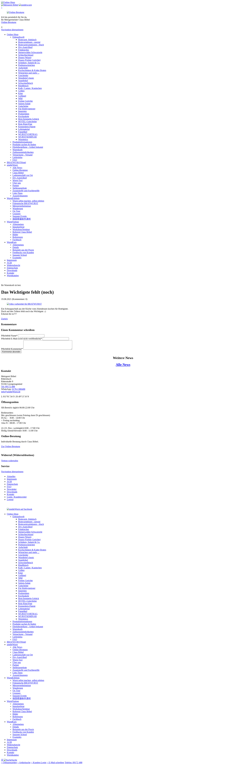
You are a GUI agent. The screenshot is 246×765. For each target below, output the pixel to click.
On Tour (16, 211)
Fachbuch (17, 239)
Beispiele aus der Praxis (23, 250)
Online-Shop (12, 34)
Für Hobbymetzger (26, 108)
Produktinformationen (22, 142)
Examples (17, 257)
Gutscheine (23, 106)
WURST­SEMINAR (27, 137)
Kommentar (12, 349)
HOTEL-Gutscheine (27, 121)
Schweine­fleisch (25, 83)
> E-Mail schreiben (55, 762)
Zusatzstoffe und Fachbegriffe (26, 190)
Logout (10, 499)
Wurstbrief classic (26, 78)
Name (9, 335)
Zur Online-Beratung (10, 446)
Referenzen (18, 237)
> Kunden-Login (38, 762)
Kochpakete (23, 116)
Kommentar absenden (11, 352)
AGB (9, 262)
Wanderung (18, 208)
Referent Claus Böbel (22, 232)
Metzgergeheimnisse (22, 206)
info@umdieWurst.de (10, 391)
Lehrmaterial (24, 129)
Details (16, 247)
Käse (20, 93)
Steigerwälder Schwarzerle (30, 52)
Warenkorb (17, 149)
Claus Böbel (18, 172)
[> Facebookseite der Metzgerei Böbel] (19, 509)
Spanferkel (23, 80)
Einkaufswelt (18, 37)
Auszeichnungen (20, 196)
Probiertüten (23, 114)
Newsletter (12, 489)
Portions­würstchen (26, 65)
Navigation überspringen (12, 29)
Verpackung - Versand (22, 155)
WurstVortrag (13, 222)
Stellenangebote (20, 188)
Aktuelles (11, 476)
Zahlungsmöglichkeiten (23, 152)
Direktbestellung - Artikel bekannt (28, 147)
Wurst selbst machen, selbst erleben (28, 201)
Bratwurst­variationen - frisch (31, 45)
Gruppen (16, 213)
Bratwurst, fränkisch (27, 39)
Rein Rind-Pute (25, 124)
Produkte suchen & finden (24, 144)
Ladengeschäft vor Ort (23, 175)
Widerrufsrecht (13, 265)
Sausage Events (20, 216)
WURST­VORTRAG (28, 134)
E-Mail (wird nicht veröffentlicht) (21, 338)
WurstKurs (12, 242)
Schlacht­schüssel (25, 55)
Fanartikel (22, 132)
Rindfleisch (23, 85)
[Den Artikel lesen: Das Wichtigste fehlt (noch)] (24, 304)
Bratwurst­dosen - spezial (29, 42)
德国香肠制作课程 (22, 219)
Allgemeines (18, 224)
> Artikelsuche (23, 762)
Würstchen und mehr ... (28, 73)
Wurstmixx (23, 139)
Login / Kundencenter (17, 497)
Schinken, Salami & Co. (29, 62)
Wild (20, 98)
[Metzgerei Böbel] (8, 2)
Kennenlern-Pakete (26, 126)
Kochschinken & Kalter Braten (32, 70)
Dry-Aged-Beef (25, 47)
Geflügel (22, 96)
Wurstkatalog (13, 275)
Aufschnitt (23, 68)
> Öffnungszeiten (9, 762)
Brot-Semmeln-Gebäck (28, 119)
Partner (16, 185)
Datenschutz (12, 268)
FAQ (15, 160)
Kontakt (10, 273)
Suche (14, 760)
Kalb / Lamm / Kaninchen (30, 88)
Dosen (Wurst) (24, 57)
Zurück (4, 319)
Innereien (22, 111)
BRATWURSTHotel (16, 162)
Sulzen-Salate (24, 103)
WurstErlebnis (13, 198)
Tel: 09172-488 (8, 386)
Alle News (17, 167)
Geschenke (23, 75)
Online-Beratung (8, 22)
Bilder (15, 234)
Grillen (21, 91)
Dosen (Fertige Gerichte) (29, 60)
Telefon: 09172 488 (73, 762)
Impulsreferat (18, 227)
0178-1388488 (18, 389)
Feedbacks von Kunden (23, 252)
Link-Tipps (17, 193)
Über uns (17, 183)
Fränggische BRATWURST (25, 203)
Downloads (12, 270)
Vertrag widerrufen (9, 460)
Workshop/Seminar (21, 229)
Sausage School (20, 255)
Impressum (12, 260)
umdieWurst (12, 165)
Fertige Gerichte (25, 101)
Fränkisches (23, 50)
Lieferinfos (17, 157)
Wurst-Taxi (17, 180)
